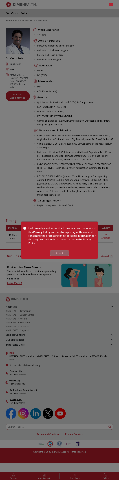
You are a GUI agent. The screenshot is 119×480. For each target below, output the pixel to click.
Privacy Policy (41, 232)
